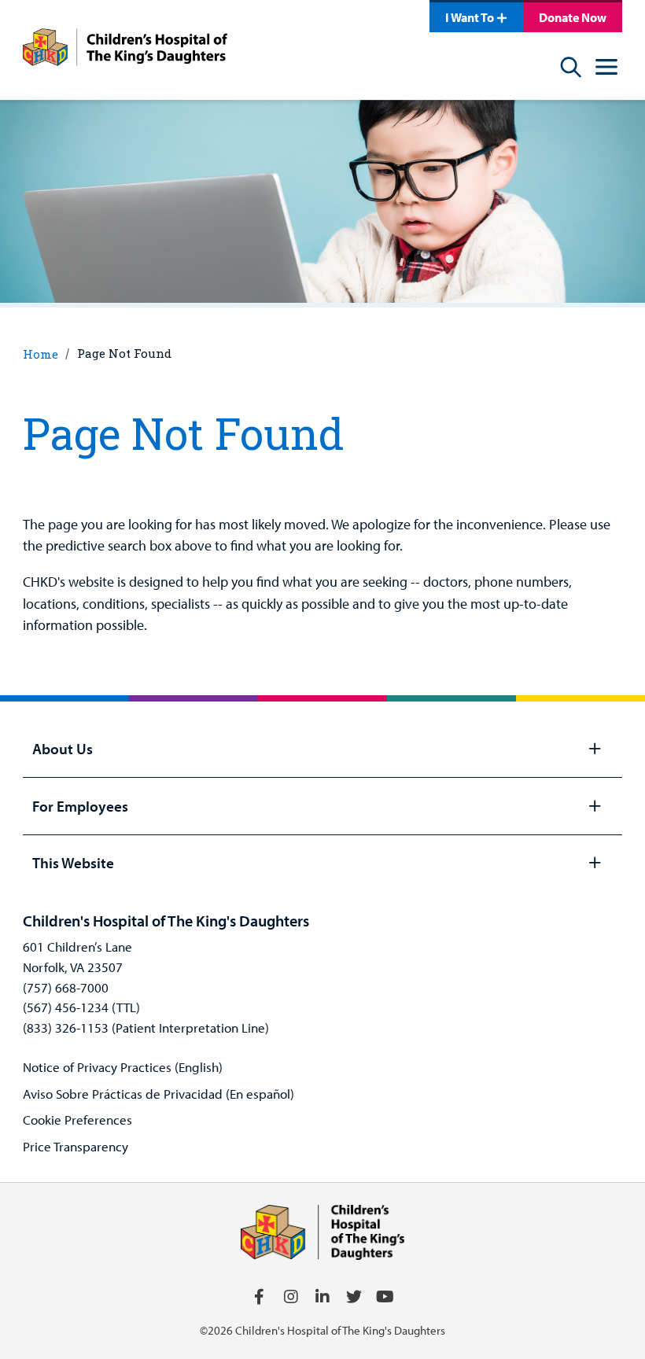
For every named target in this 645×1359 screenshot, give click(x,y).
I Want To (469, 17)
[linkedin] (322, 1297)
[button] (606, 69)
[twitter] (354, 1297)
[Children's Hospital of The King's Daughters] (125, 50)
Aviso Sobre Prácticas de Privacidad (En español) (158, 1093)
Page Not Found (124, 353)
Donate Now (572, 17)
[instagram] (291, 1297)
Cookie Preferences (77, 1119)
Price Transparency (75, 1146)
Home (40, 354)
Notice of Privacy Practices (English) (123, 1067)
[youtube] (385, 1297)
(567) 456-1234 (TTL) (81, 1007)
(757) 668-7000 (66, 987)
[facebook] (259, 1297)
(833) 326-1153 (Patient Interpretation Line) (146, 1027)
